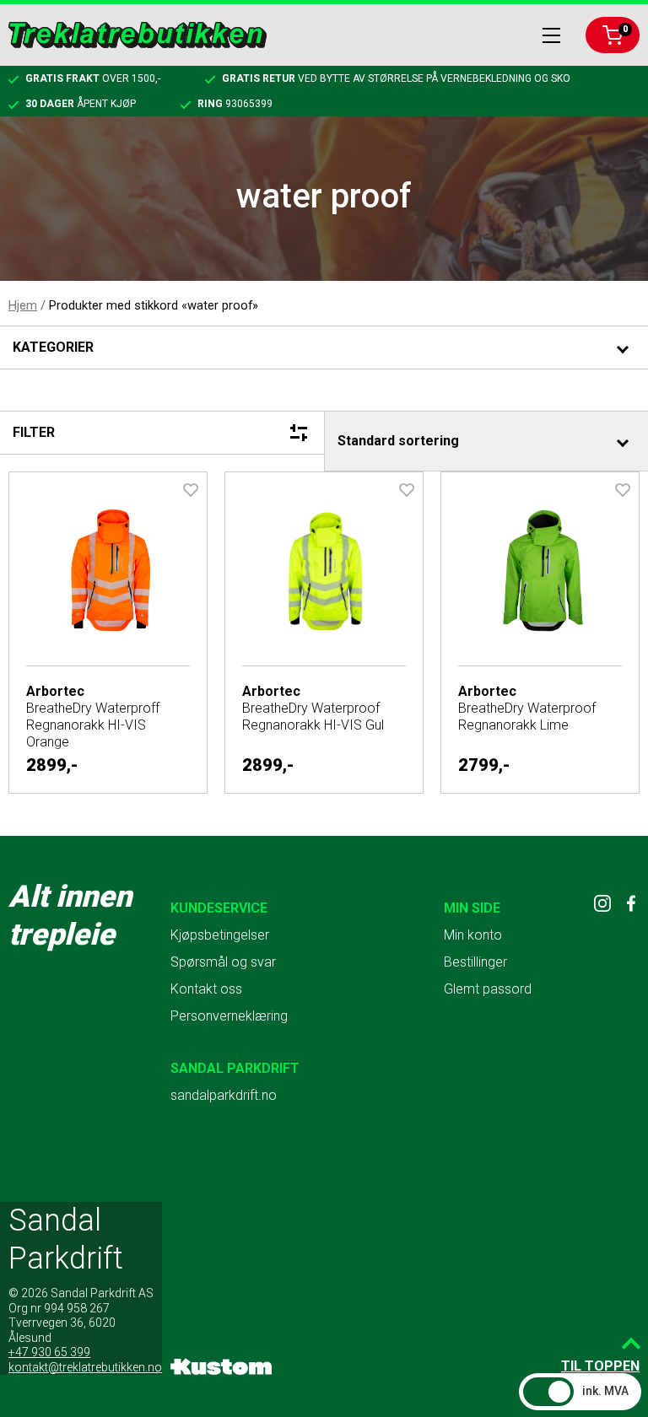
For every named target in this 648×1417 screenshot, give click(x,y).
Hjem (22, 305)
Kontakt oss (206, 989)
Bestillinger (475, 962)
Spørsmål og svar (223, 962)
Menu (551, 35)
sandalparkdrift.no (223, 1095)
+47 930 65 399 (49, 1352)
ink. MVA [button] (605, 1391)
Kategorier (53, 347)
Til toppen (600, 1366)
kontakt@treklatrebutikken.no (85, 1367)
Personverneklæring (229, 1016)
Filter (34, 432)
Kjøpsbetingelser (219, 935)
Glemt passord (488, 989)
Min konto (473, 935)
